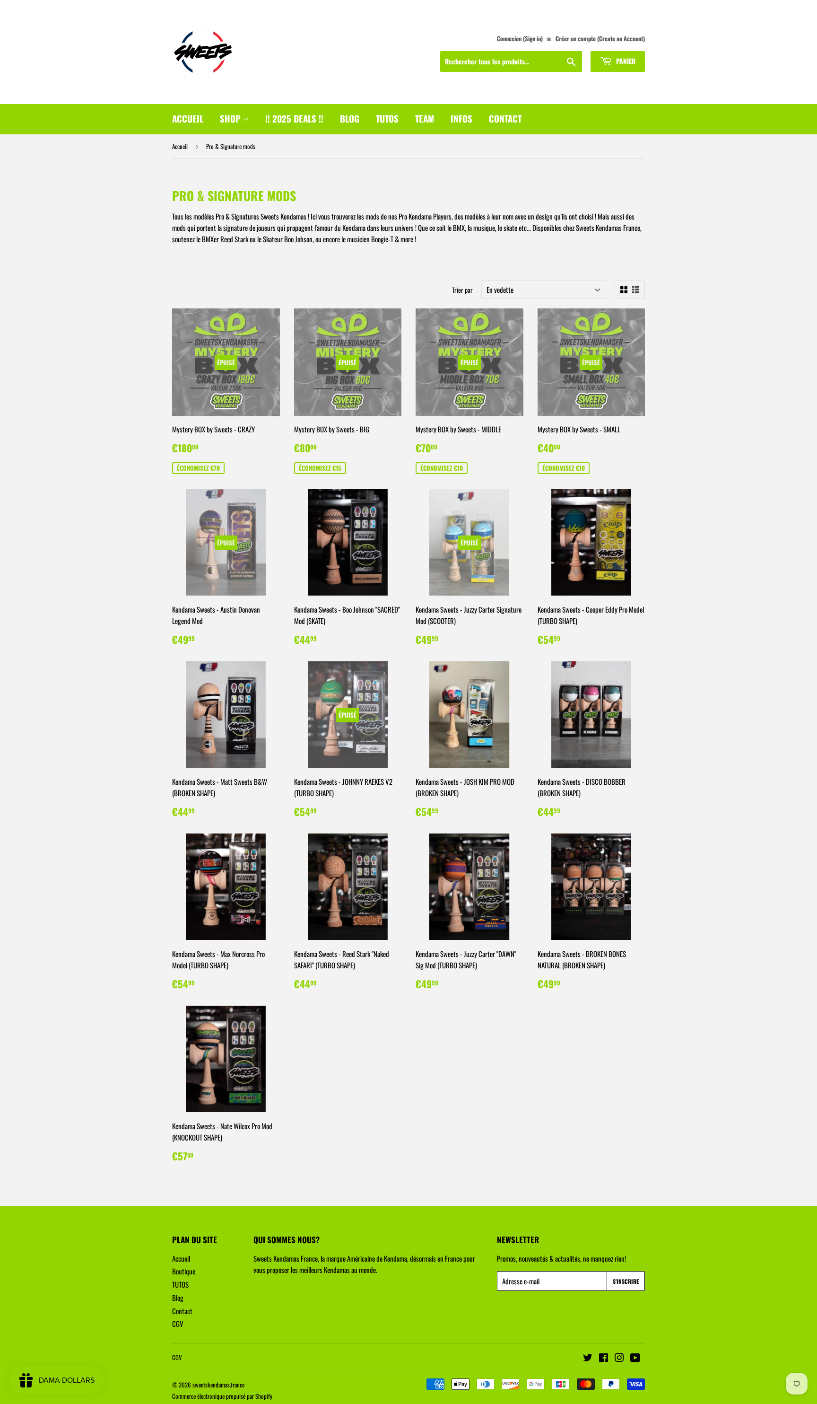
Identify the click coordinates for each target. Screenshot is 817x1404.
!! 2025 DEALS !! (294, 118)
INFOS (461, 118)
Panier (624, 61)
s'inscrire (626, 1281)
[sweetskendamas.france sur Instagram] (619, 1358)
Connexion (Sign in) (520, 38)
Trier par (462, 290)
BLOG (349, 118)
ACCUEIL (187, 118)
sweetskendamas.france (218, 1384)
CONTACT (505, 118)
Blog (177, 1297)
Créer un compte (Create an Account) (600, 38)
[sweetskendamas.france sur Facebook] (603, 1358)
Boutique (183, 1271)
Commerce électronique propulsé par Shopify (222, 1396)
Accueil (180, 146)
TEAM (424, 118)
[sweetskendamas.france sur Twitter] (587, 1358)
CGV (177, 1323)
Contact (182, 1311)
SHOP (231, 118)
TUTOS (387, 118)
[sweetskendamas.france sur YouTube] (635, 1358)
